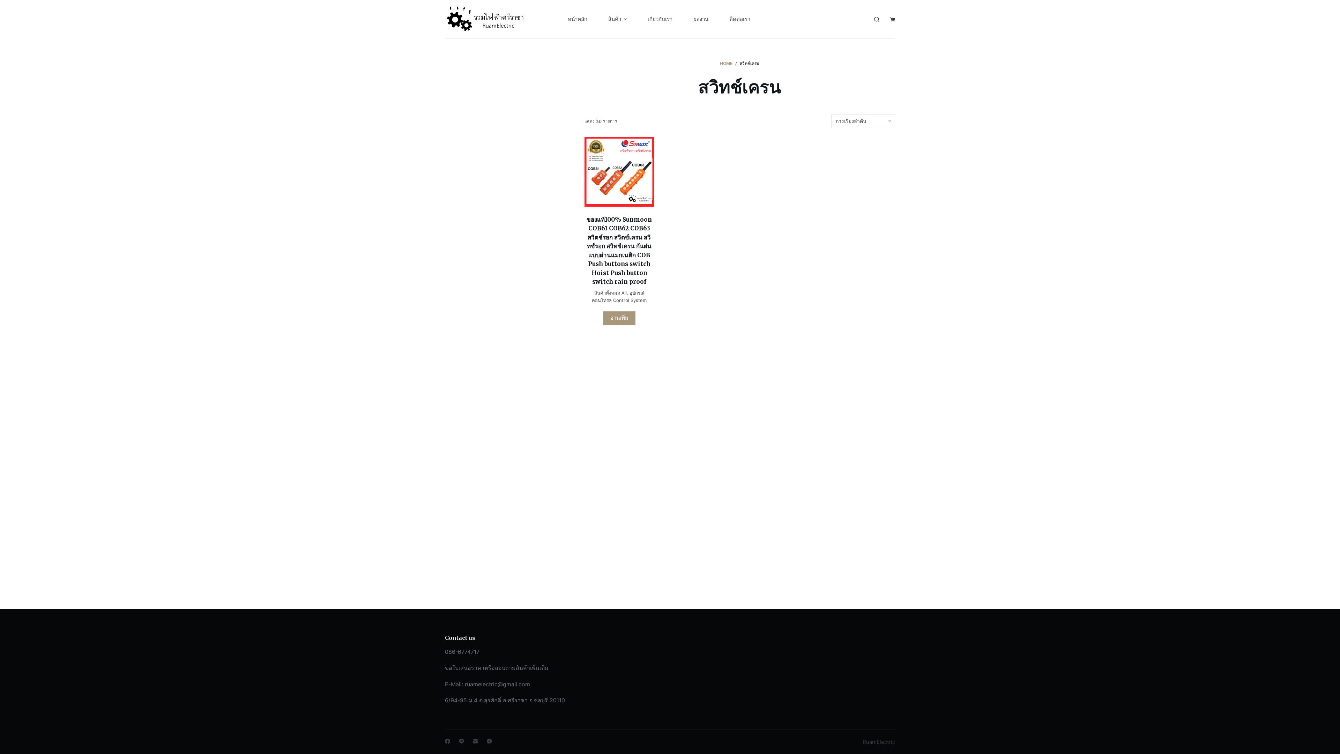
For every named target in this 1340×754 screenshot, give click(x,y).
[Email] (475, 741)
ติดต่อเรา (739, 19)
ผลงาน (700, 19)
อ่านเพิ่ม (619, 318)
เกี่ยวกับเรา (660, 19)
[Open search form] (876, 19)
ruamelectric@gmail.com (497, 684)
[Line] (461, 741)
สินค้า (614, 19)
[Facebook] (447, 741)
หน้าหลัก (577, 19)
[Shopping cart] (892, 19)
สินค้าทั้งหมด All (610, 293)
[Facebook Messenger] (489, 741)
